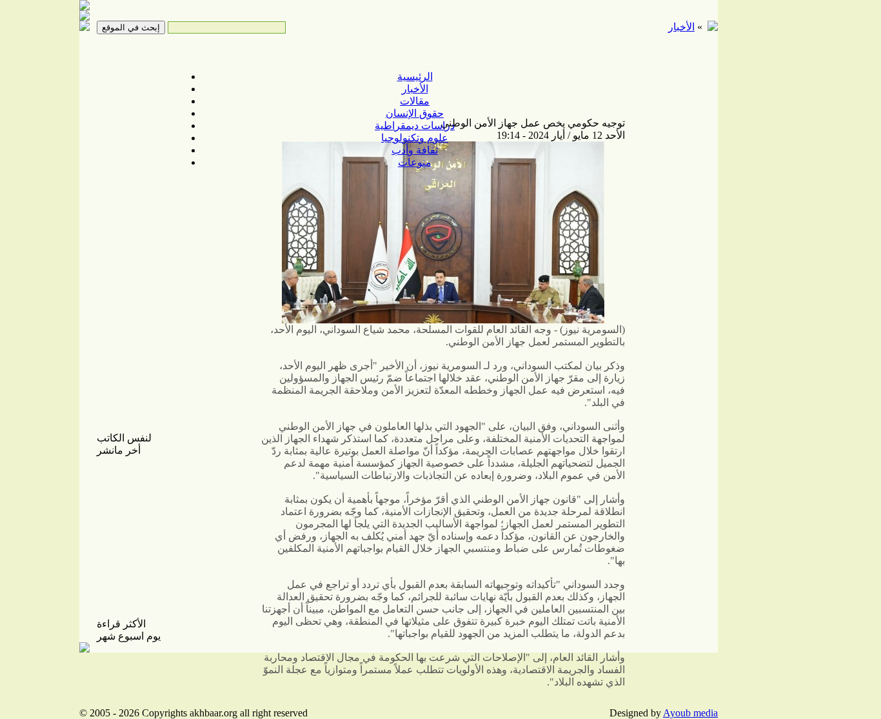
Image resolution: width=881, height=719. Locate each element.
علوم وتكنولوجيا (414, 137)
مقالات (415, 101)
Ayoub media (690, 712)
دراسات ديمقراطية (415, 125)
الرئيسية (415, 76)
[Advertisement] (763, 206)
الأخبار (415, 88)
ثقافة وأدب (414, 150)
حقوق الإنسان (415, 113)
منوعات (414, 162)
